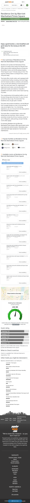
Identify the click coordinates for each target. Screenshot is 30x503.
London (15, 472)
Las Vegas (15, 491)
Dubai (15, 480)
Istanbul (15, 481)
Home (3, 8)
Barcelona (15, 470)
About (15, 459)
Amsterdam (15, 468)
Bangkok (15, 483)
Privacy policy (15, 461)
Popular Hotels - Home (15, 457)
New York (14, 8)
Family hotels (20, 8)
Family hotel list (16, 324)
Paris (15, 474)
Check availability (22, 172)
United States (8, 8)
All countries (15, 494)
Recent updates (15, 463)
